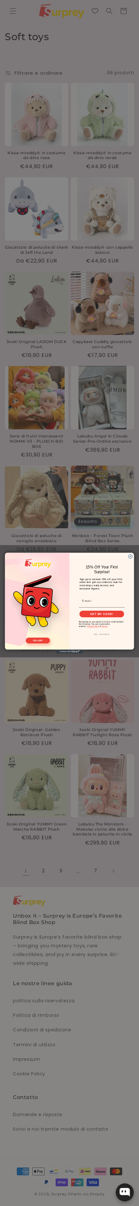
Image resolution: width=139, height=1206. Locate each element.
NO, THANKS (102, 634)
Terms (104, 626)
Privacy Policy (93, 626)
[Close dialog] (130, 556)
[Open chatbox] (125, 1192)
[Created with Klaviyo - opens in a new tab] (69, 651)
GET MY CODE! (101, 613)
